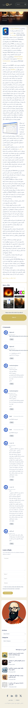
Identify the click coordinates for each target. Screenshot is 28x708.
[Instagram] (16, 696)
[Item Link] (4, 655)
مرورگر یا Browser (14, 29)
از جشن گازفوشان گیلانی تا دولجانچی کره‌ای (16, 661)
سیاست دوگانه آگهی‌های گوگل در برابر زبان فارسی (15, 676)
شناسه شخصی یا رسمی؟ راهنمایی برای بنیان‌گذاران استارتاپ (16, 654)
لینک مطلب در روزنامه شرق (9, 278)
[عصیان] (7, 4)
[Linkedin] (12, 696)
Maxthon (13, 70)
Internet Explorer (18, 57)
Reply (11, 339)
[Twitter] (20, 696)
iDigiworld (11, 332)
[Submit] (25, 4)
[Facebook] (7, 696)
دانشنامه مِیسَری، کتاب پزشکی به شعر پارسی (15, 683)
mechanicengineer (13, 365)
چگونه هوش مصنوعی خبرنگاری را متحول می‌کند (15, 669)
